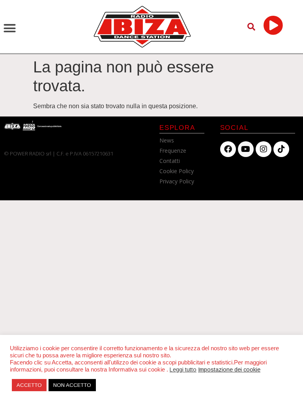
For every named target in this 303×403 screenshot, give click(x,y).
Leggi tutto (183, 369)
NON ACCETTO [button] (72, 385)
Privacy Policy (176, 181)
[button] (10, 28)
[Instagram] (263, 149)
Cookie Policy (176, 171)
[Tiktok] (281, 149)
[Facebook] (228, 149)
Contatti (169, 161)
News (166, 140)
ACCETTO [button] (29, 385)
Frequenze (172, 150)
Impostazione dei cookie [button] (229, 369)
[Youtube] (246, 149)
